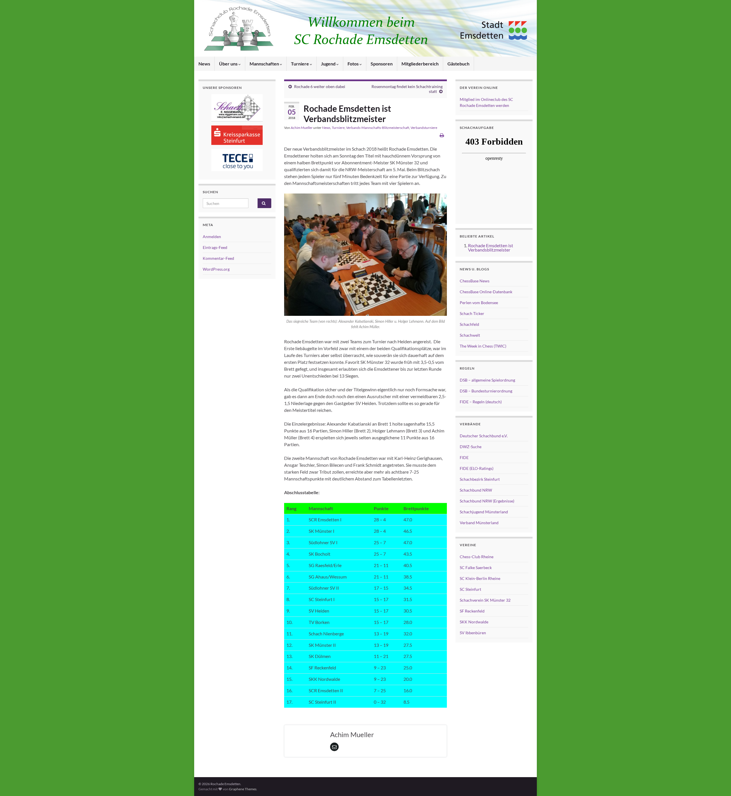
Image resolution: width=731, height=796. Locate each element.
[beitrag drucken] (442, 135)
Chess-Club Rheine (476, 556)
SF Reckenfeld (472, 611)
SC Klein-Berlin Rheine (480, 578)
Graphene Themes (242, 789)
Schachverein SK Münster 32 (485, 600)
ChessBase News (474, 280)
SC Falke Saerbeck (476, 567)
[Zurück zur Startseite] (365, 28)
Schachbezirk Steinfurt (480, 479)
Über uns (228, 63)
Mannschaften (265, 63)
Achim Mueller (302, 127)
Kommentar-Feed (218, 258)
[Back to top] (718, 783)
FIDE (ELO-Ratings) (476, 468)
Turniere (300, 63)
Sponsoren (382, 63)
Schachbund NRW (476, 490)
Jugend (328, 63)
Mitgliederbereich (420, 63)
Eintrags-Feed (215, 247)
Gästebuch (458, 63)
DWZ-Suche (470, 446)
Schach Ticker (472, 313)
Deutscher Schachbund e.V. (484, 435)
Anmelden (212, 236)
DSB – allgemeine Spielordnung (487, 380)
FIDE (464, 457)
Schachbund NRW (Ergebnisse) (487, 500)
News (204, 63)
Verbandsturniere (424, 127)
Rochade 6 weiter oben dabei (319, 86)
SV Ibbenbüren (473, 632)
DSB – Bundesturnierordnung (486, 390)
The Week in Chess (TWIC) (483, 346)
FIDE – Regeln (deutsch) (481, 401)
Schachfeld (469, 324)
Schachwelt (470, 335)
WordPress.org (216, 269)
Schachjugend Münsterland (484, 511)
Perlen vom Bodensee (479, 302)
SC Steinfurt (470, 589)
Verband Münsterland (479, 522)
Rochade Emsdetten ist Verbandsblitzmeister (490, 247)
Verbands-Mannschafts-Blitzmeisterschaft (377, 127)
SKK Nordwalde (474, 621)
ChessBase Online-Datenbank (486, 291)
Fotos (354, 63)
